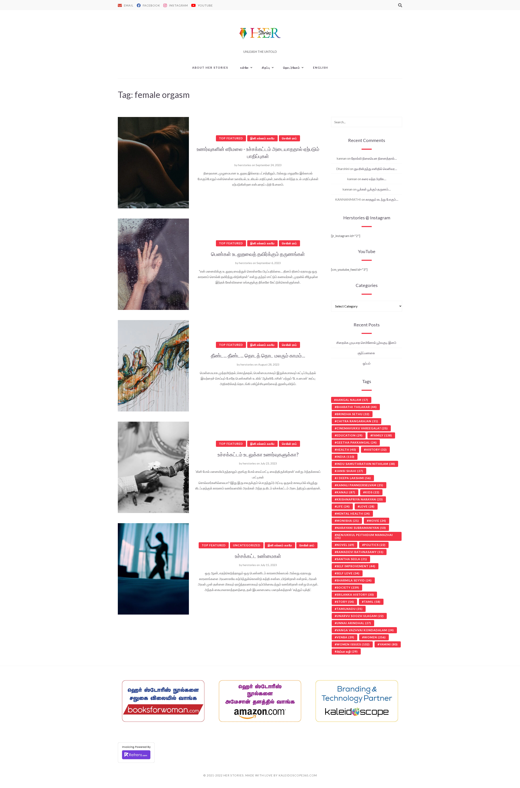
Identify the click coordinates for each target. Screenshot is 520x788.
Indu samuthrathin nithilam (366, 463)
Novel (345, 545)
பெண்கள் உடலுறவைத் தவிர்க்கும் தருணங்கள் (258, 254)
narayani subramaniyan (361, 527)
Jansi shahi (350, 471)
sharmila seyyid (354, 580)
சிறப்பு (266, 67)
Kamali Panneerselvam (360, 485)
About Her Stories (210, 67)
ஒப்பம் (366, 363)
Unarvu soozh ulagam (360, 616)
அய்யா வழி (347, 651)
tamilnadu (350, 608)
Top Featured (231, 138)
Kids (372, 492)
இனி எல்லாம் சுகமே (262, 138)
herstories (244, 165)
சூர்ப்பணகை (367, 353)
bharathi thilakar (357, 407)
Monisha (348, 520)
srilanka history (355, 594)
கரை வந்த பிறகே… (374, 179)
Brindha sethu (353, 414)
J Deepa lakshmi (354, 478)
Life (343, 506)
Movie (377, 520)
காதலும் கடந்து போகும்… (382, 199)
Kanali (346, 492)
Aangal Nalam (352, 400)
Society (348, 587)
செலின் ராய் (289, 138)
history (376, 449)
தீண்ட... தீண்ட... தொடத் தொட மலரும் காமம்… (258, 355)
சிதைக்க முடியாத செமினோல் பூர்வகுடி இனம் (366, 342)
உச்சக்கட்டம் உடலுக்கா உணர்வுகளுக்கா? (258, 454)
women (375, 637)
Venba (345, 637)
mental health (353, 513)
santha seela (352, 559)
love (367, 506)
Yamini (388, 644)
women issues (353, 644)
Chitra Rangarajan (357, 421)
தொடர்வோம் (291, 67)
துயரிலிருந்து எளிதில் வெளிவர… (375, 169)
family (382, 435)
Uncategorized (246, 545)
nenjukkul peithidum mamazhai (364, 536)
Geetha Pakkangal (357, 442)
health (346, 449)
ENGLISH (320, 67)
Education (350, 435)
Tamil (372, 601)
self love (348, 573)
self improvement (356, 566)
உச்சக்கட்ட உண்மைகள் (258, 556)
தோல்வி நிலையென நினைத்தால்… (374, 158)
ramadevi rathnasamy (360, 552)
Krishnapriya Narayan (360, 499)
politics (375, 545)
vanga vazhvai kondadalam (365, 630)
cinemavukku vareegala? (362, 428)
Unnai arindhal (354, 623)
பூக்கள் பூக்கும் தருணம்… (374, 189)
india (345, 456)
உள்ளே (244, 67)
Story (345, 601)
